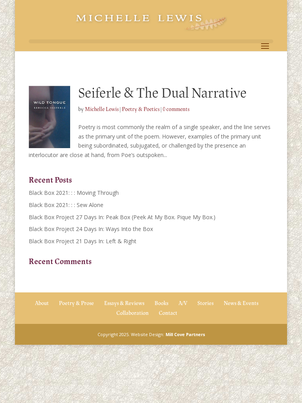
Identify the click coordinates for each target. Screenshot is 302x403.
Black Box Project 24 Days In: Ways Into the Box (91, 229)
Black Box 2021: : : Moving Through (74, 192)
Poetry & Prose (76, 303)
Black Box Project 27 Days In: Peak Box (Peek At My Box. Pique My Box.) (122, 217)
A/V (183, 303)
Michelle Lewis (102, 109)
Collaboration (132, 313)
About (42, 303)
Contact (168, 313)
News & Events (241, 303)
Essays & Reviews (124, 303)
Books (161, 303)
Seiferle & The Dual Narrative (162, 93)
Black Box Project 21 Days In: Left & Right (82, 241)
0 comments (176, 109)
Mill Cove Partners (185, 334)
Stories (205, 303)
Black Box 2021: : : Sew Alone (66, 205)
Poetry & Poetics (141, 109)
